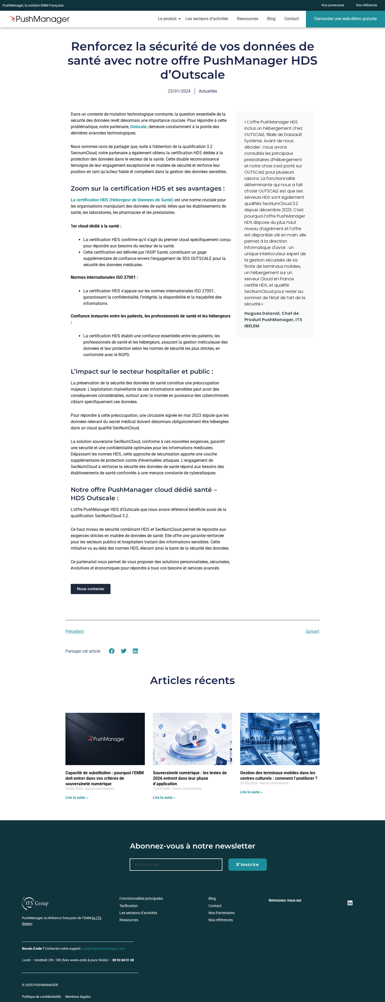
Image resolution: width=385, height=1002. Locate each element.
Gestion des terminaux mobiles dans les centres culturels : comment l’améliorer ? (278, 775)
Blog (271, 18)
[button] (112, 651)
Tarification (128, 905)
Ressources (247, 18)
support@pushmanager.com (104, 948)
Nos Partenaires (221, 913)
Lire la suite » (76, 797)
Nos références (220, 920)
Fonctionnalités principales (141, 898)
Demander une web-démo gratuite (345, 18)
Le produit (167, 18)
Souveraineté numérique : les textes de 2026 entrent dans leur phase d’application (190, 778)
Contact (291, 18)
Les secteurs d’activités (206, 18)
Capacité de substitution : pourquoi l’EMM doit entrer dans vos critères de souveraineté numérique (104, 778)
